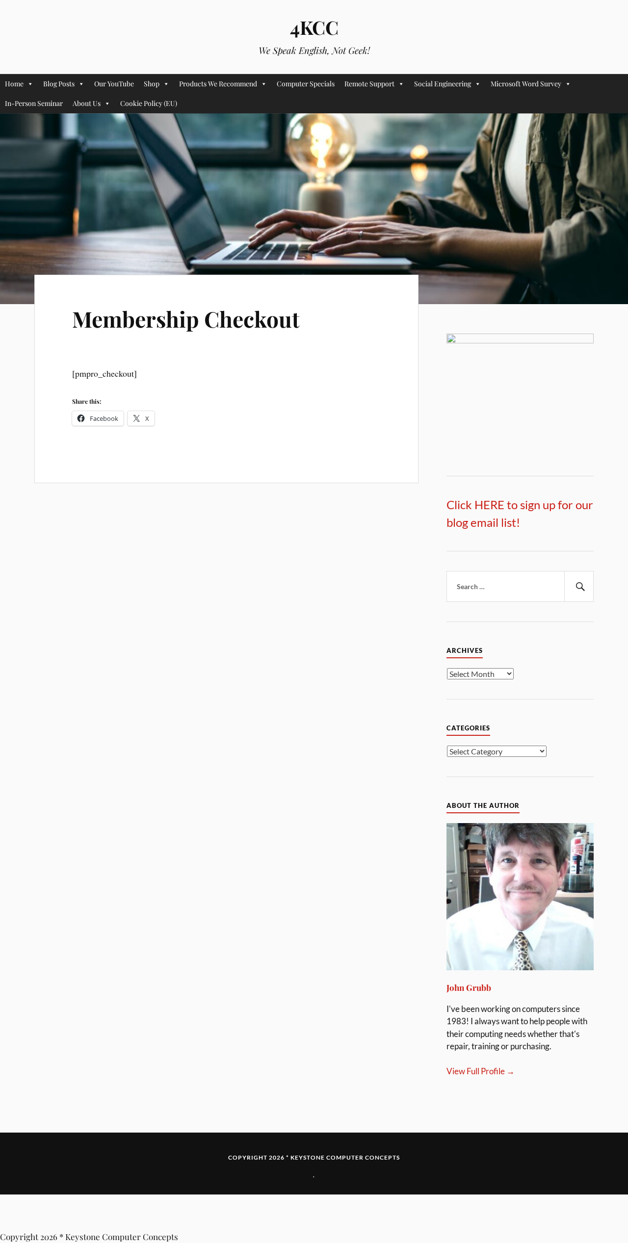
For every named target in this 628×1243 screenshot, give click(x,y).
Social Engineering (442, 83)
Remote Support (369, 83)
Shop (151, 83)
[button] (314, 1213)
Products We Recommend (218, 83)
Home (14, 83)
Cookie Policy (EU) (148, 103)
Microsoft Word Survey (526, 83)
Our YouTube (114, 83)
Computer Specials (306, 83)
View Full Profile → (480, 1071)
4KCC (314, 27)
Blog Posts (59, 83)
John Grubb (468, 987)
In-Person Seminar (34, 103)
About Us (87, 103)
